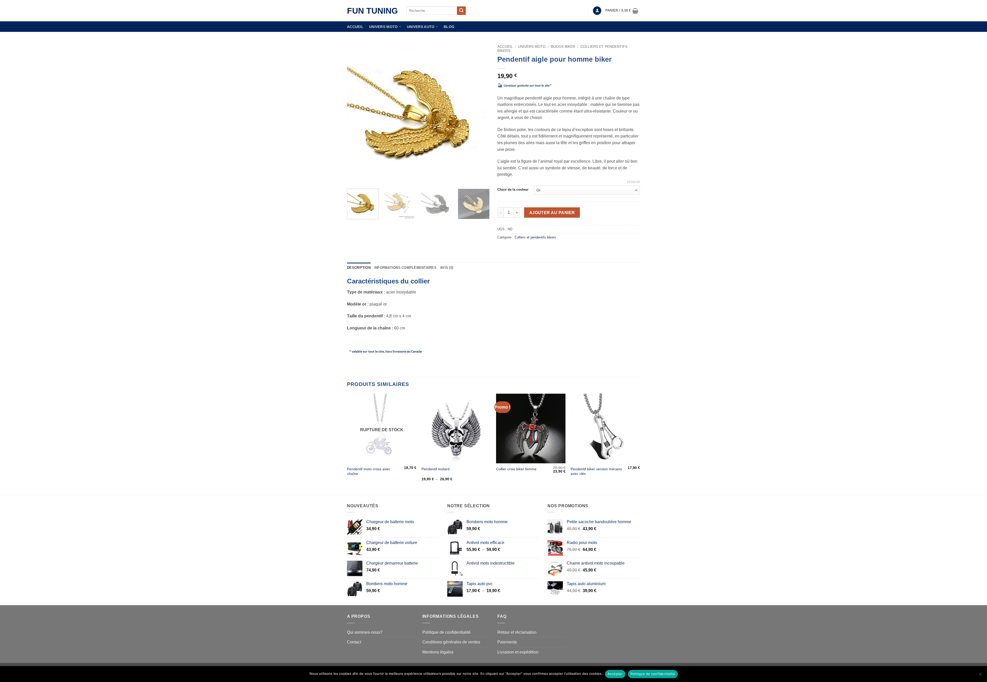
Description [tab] (359, 268)
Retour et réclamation (516, 632)
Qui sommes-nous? (364, 632)
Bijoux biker (563, 47)
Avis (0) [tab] (446, 268)
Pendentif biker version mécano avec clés (596, 471)
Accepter (615, 674)
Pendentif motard (436, 469)
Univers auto (420, 27)
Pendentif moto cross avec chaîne (368, 471)
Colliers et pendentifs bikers (535, 237)
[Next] (480, 113)
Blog (449, 27)
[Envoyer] (461, 10)
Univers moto (383, 27)
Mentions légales (437, 652)
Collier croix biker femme (516, 469)
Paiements (507, 642)
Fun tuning (372, 11)
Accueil (355, 27)
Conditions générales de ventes (451, 642)
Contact (354, 642)
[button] (597, 10)
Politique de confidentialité (446, 632)
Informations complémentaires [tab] (405, 268)
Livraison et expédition (517, 652)
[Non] (980, 675)
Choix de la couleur (512, 189)
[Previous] (356, 113)
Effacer (633, 181)
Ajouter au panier (552, 212)
